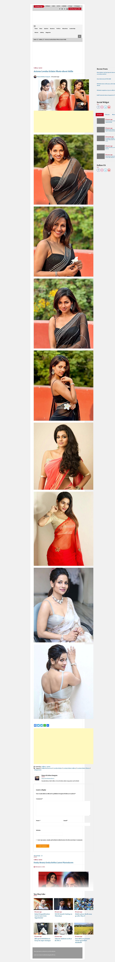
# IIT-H (58, 6)
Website (38, 830)
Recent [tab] (108, 114)
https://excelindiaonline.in (48, 778)
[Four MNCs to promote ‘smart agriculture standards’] (83, 928)
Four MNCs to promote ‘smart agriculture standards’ (82, 940)
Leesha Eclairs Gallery (69, 768)
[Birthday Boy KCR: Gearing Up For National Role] (101, 129)
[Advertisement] (63, 122)
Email (66, 820)
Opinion (46, 28)
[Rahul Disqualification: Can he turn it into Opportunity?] (43, 904)
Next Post (37, 856)
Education (65, 28)
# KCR (53, 6)
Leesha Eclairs (58, 768)
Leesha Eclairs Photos (83, 768)
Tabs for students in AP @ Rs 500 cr (63, 939)
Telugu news (37, 770)
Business (52, 28)
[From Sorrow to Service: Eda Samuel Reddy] (101, 121)
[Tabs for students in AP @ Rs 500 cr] (63, 928)
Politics (58, 28)
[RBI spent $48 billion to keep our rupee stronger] (43, 928)
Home (36, 28)
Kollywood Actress (47, 768)
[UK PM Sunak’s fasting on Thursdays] (63, 904)
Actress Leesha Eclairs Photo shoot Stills (53, 71)
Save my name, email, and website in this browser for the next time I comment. (60, 840)
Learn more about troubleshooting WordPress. (45, 955)
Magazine (48, 32)
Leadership (72, 28)
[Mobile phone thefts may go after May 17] (83, 904)
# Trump (70, 6)
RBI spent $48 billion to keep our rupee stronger (43, 939)
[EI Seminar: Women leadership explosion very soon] (101, 138)
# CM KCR (64, 6)
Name (38, 820)
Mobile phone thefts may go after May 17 (83, 915)
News (41, 28)
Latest (40, 67)
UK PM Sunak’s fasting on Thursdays (63, 915)
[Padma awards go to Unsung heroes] (101, 147)
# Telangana (77, 6)
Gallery (42, 32)
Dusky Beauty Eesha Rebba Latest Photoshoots (53, 863)
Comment (39, 799)
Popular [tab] (100, 114)
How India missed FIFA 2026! (104, 79)
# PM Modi (47, 6)
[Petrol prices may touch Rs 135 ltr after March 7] (101, 156)
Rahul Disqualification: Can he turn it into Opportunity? (42, 916)
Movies (36, 32)
